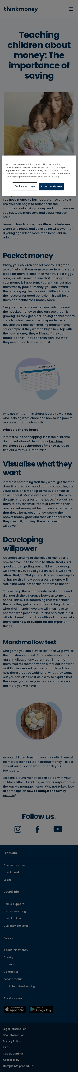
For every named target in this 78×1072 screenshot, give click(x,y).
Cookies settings (25, 186)
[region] (39, 176)
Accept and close (51, 186)
